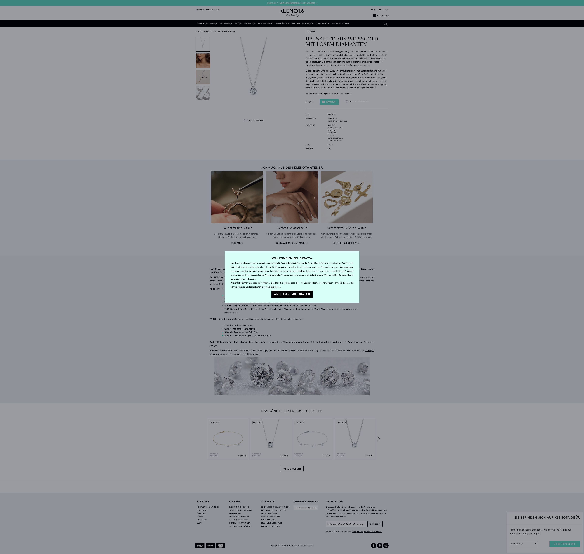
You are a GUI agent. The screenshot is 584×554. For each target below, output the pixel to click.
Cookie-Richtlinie (297, 271)
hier (272, 287)
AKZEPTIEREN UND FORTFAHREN (292, 294)
